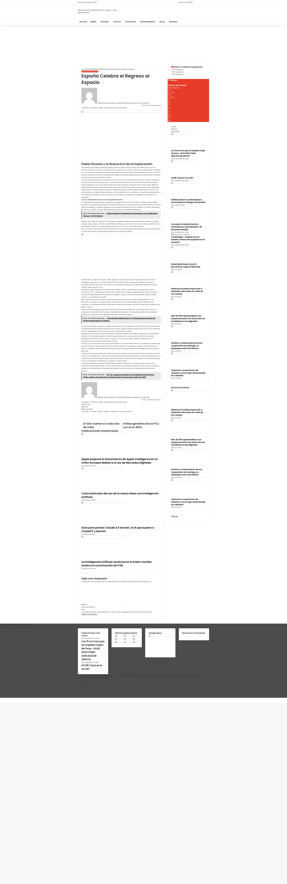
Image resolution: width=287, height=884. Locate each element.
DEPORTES (173, 22)
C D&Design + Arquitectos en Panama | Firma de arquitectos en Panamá (188, 240)
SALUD (162, 22)
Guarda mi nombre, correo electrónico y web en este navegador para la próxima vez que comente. (117, 612)
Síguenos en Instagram (25, 625)
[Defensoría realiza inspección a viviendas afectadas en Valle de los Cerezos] (183, 272)
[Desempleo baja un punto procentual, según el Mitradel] (183, 248)
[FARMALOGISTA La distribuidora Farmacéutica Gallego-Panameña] (183, 183)
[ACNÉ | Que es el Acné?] (183, 161)
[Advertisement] (143, 44)
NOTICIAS (83, 22)
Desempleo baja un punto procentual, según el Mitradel (185, 265)
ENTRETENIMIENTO (147, 22)
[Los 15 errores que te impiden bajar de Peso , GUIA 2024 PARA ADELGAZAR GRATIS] (183, 134)
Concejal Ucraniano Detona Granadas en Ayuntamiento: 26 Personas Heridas (186, 227)
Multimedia (104, 69)
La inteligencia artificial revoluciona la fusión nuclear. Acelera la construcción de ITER (116, 563)
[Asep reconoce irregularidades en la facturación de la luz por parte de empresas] (118, 642)
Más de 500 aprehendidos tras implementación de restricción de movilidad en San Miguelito (188, 318)
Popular (173, 126)
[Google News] (87, 409)
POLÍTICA (117, 22)
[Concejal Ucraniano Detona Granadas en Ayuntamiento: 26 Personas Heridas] (183, 208)
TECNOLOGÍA (130, 22)
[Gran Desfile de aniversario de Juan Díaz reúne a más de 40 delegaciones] (126, 642)
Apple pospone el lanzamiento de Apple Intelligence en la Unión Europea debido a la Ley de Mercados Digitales (119, 460)
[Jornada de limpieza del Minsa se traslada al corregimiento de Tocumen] (135, 639)
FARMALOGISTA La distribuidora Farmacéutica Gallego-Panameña (188, 201)
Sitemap (81, 682)
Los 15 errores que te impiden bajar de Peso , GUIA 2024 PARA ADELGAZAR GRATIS (188, 153)
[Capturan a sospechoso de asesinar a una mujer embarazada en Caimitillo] (183, 354)
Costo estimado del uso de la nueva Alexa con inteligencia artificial (119, 495)
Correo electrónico (88, 607)
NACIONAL (105, 22)
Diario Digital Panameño (124, 675)
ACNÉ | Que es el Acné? (182, 177)
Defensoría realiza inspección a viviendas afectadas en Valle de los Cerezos (187, 291)
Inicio (83, 69)
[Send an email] (117, 103)
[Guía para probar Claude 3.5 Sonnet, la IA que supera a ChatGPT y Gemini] (103, 503)
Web (82, 609)
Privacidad (81, 680)
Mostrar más (86, 404)
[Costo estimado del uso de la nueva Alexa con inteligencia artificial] (103, 469)
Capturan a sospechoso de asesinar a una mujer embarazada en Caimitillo (188, 373)
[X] (0, 699)
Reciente (174, 129)
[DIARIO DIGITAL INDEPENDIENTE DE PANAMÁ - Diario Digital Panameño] (98, 11)
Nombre (84, 604)
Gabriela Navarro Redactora (107, 103)
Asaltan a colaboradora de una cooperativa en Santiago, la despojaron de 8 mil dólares (186, 346)
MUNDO (93, 22)
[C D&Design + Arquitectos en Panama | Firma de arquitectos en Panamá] (180, 234)
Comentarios (175, 131)
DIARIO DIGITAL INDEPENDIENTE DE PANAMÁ (93, 678)
